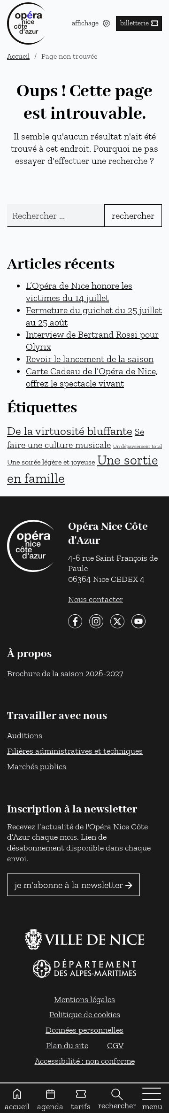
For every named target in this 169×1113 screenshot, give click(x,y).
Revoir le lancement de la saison (90, 358)
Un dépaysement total (137, 446)
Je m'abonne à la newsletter (69, 884)
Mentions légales (84, 999)
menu (152, 1106)
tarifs (81, 1106)
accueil (17, 1106)
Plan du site (67, 1045)
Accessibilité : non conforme (85, 1061)
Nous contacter (95, 599)
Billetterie (134, 23)
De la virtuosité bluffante (69, 431)
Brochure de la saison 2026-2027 (65, 673)
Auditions (24, 735)
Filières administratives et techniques (75, 751)
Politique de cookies (84, 1014)
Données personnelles (84, 1030)
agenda (50, 1106)
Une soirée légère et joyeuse (51, 461)
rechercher (117, 1105)
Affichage (86, 23)
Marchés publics (36, 766)
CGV (115, 1045)
